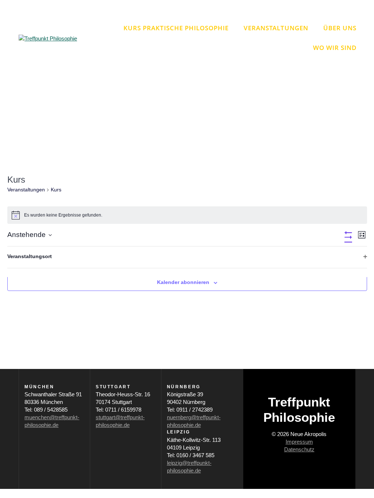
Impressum (299, 442)
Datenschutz (299, 449)
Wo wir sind (334, 47)
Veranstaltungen (276, 28)
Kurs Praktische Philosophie (176, 28)
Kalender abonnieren (183, 282)
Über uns (339, 28)
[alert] (187, 215)
